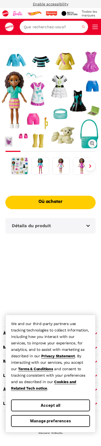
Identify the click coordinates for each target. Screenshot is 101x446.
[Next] (90, 166)
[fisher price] (51, 13)
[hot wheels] (34, 13)
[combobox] (54, 27)
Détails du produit (31, 225)
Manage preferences (50, 421)
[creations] (69, 13)
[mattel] (5, 13)
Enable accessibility (50, 4)
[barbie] (18, 13)
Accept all (50, 405)
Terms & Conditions (35, 369)
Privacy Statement (58, 356)
